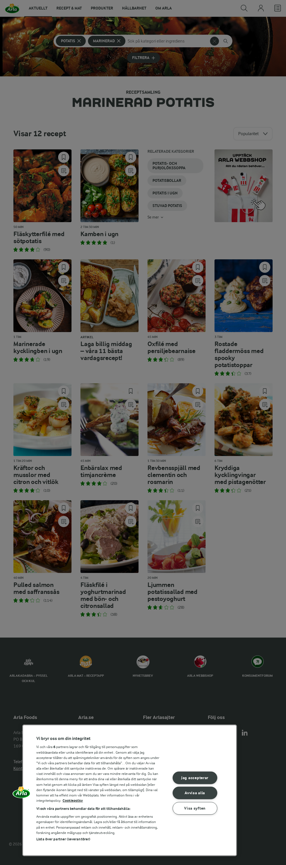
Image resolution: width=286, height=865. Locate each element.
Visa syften (195, 808)
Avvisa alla (195, 793)
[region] (129, 790)
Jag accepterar (194, 777)
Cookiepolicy (73, 800)
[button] (21, 794)
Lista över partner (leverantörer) (63, 839)
